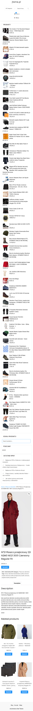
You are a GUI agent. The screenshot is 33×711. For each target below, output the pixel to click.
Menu (17, 17)
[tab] (17, 583)
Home (2, 487)
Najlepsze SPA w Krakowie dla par (15, 470)
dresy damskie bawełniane (12, 573)
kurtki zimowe (25, 575)
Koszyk (16, 705)
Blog (12, 705)
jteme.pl (16, 2)
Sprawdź (5, 567)
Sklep (20, 705)
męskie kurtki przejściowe (9, 577)
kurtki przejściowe (16, 575)
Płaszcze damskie (10, 487)
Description (17, 583)
